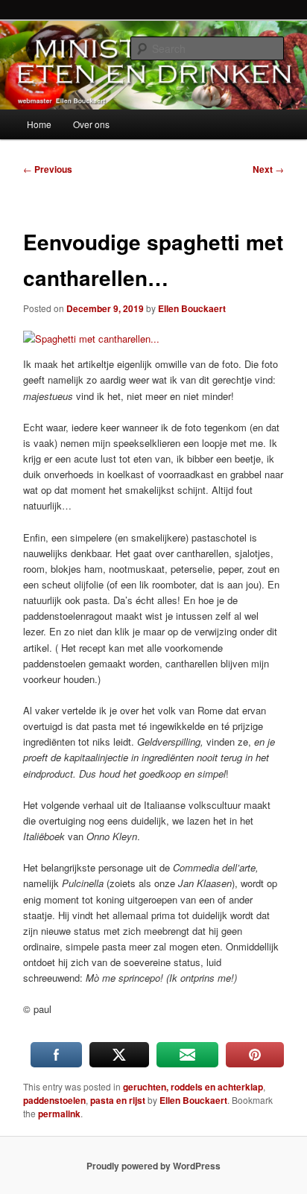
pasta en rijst (117, 1100)
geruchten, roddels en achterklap (193, 1086)
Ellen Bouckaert (192, 308)
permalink (59, 1113)
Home (39, 124)
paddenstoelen (54, 1100)
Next (268, 169)
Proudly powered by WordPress (153, 1165)
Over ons (91, 124)
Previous (47, 169)
